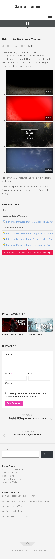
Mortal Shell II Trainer (13, 334)
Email (31, 373)
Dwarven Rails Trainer (11, 479)
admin (5, 496)
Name (8, 373)
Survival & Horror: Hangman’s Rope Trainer (30, 501)
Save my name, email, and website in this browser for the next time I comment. (25, 395)
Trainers (14, 46)
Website (8, 383)
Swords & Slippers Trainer (13, 469)
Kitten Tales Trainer (19, 516)
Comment (10, 354)
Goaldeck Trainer (9, 476)
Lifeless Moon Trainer (20, 506)
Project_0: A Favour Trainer (23, 496)
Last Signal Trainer (10, 482)
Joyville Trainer (17, 511)
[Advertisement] (27, 283)
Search (5, 449)
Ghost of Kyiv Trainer (11, 473)
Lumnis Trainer (35, 334)
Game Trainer (27, 6)
